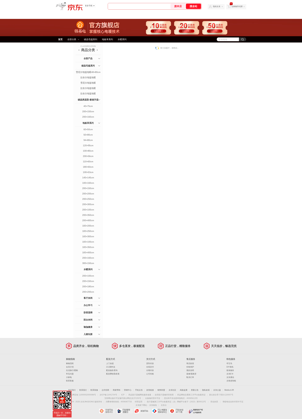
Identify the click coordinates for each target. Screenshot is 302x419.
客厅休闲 (88, 298)
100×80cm (88, 151)
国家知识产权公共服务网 (195, 410)
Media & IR (229, 390)
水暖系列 (122, 39)
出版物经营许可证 (152, 398)
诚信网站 (142, 410)
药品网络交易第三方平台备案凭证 (191, 395)
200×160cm (88, 117)
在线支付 (150, 367)
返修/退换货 (191, 374)
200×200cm (88, 193)
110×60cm (88, 161)
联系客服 (70, 381)
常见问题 (70, 374)
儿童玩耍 (88, 334)
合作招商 (105, 390)
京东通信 (230, 377)
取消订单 (190, 377)
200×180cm (88, 286)
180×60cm (88, 167)
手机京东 (139, 390)
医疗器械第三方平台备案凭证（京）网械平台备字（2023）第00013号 (176, 402)
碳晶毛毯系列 (90, 39)
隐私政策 (206, 390)
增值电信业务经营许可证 (233, 402)
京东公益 (217, 390)
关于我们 (72, 390)
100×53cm (88, 172)
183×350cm (88, 247)
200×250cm (88, 199)
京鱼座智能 (231, 381)
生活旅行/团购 (72, 370)
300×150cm (88, 263)
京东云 (164, 405)
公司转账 (150, 374)
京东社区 (172, 390)
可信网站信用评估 (107, 410)
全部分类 (71, 39)
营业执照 (214, 402)
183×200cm (88, 225)
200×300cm (88, 204)
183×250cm (88, 231)
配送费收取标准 (112, 374)
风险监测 (183, 390)
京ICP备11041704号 (108, 395)
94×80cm (88, 140)
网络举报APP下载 (177, 410)
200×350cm (88, 215)
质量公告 (195, 390)
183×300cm (88, 236)
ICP (122, 395)
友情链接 (150, 390)
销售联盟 (161, 390)
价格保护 (190, 367)
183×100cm (88, 242)
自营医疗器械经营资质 (164, 395)
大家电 (69, 377)
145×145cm (88, 177)
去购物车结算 (237, 6)
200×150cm (88, 111)
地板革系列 (107, 39)
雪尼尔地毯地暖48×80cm (88, 72)
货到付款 (150, 363)
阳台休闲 (88, 319)
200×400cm (88, 220)
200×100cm (88, 209)
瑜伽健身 (88, 327)
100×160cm (88, 183)
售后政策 (190, 363)
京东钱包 (153, 405)
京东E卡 (229, 374)
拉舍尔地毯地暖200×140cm (88, 88)
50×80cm (88, 134)
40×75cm (88, 106)
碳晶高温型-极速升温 (88, 99)
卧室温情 (88, 312)
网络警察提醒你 (125, 410)
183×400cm (88, 252)
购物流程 (70, 363)
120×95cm (88, 145)
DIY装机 (229, 367)
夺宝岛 (229, 363)
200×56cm (88, 156)
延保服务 (230, 370)
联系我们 (83, 390)
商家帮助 (116, 390)
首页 (60, 39)
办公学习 (88, 305)
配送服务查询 (111, 370)
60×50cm (88, 129)
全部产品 (88, 58)
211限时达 (110, 367)
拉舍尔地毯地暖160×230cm (88, 77)
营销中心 (127, 390)
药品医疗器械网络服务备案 (140, 395)
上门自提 (110, 363)
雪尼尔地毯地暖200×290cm (88, 83)
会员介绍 (70, 367)
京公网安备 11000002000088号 (82, 395)
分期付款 (150, 370)
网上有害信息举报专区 (160, 410)
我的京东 (216, 6)
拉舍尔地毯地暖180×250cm (88, 93)
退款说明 (190, 370)
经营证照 (138, 402)
